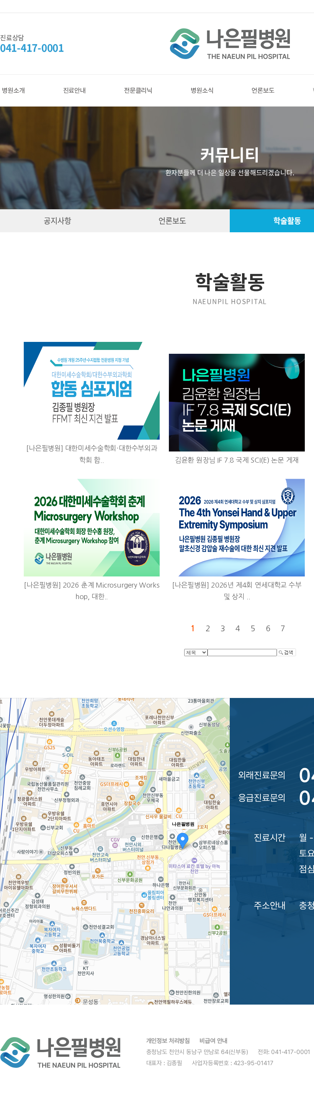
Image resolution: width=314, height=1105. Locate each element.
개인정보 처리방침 (168, 1040)
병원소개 (13, 90)
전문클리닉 (138, 90)
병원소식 (202, 90)
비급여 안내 (213, 1040)
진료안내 (74, 90)
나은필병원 (230, 43)
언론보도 (263, 90)
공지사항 (57, 220)
